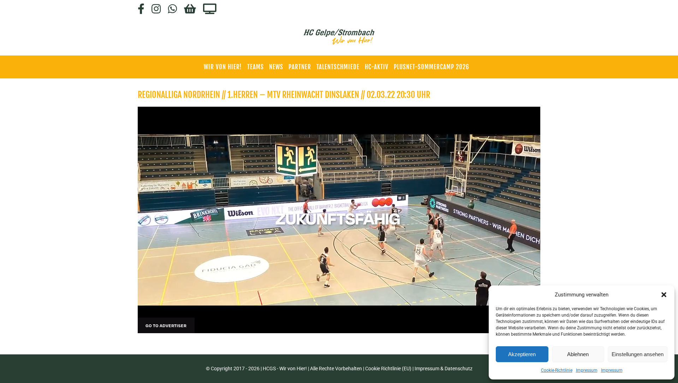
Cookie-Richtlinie (556, 370)
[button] (663, 294)
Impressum (586, 370)
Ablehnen (578, 354)
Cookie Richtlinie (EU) (388, 368)
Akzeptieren (522, 354)
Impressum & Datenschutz (443, 368)
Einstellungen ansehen (638, 354)
